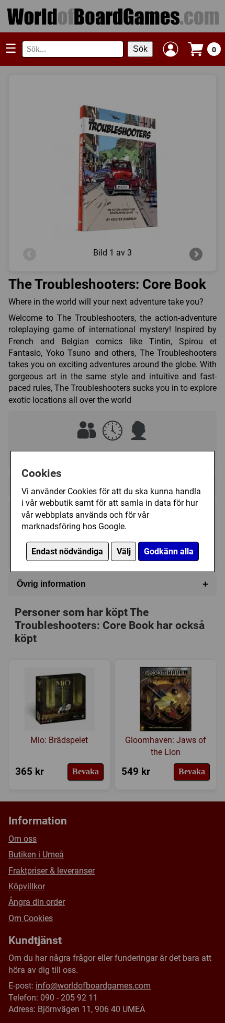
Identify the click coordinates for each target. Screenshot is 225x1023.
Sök (140, 48)
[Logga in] (170, 49)
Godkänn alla (169, 551)
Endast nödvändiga (67, 551)
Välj (124, 551)
